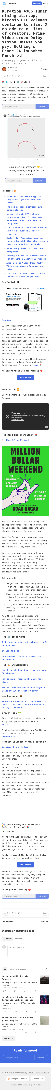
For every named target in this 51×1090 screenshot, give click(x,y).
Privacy (24, 1072)
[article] (25, 983)
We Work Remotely (34, 704)
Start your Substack (19, 1078)
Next (43, 921)
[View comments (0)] (13, 76)
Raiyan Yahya (13, 68)
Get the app (38, 1078)
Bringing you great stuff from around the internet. (19, 983)
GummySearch (8, 736)
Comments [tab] (7, 939)
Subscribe (37, 3)
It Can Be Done (10, 650)
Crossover (18, 707)
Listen (45, 69)
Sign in (46, 3)
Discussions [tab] (21, 969)
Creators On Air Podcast (15, 747)
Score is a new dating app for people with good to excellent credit (23, 199)
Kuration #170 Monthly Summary (15, 978)
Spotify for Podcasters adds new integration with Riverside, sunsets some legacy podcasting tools (27, 241)
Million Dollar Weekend (15, 440)
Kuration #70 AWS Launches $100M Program (17, 1019)
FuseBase (6, 320)
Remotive (7, 701)
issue (35, 365)
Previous (9, 921)
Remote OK (20, 701)
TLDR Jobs (16, 704)
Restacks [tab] (18, 939)
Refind (5, 724)
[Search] (46, 969)
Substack (13, 1085)
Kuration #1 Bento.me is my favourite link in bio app (18, 998)
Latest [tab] (11, 969)
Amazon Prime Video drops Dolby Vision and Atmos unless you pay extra (24, 266)
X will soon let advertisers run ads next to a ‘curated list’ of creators (27, 230)
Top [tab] (4, 969)
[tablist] (12, 938)
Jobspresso (35, 701)
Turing (5, 707)
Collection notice (42, 1072)
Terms (31, 1072)
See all (7, 1038)
